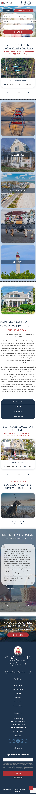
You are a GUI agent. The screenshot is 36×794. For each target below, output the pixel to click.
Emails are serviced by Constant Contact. (21, 768)
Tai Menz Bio (18, 412)
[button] (28, 92)
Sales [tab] (8, 10)
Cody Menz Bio (18, 417)
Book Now (18, 635)
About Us (18, 698)
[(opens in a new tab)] (18, 68)
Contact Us (18, 702)
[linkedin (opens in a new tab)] (22, 741)
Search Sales (18, 685)
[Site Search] (21, 3)
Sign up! (18, 773)
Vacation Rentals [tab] (24, 10)
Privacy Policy (18, 706)
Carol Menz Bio (18, 402)
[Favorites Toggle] (25, 3)
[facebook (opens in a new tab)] (10, 741)
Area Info (18, 693)
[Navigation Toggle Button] (33, 3)
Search (18, 32)
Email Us (18, 736)
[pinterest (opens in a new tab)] (14, 741)
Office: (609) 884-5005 (18, 727)
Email (4, 757)
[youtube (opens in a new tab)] (18, 741)
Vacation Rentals (18, 689)
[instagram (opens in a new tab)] (25, 741)
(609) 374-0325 (18, 732)
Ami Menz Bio (18, 407)
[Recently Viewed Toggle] (29, 3)
